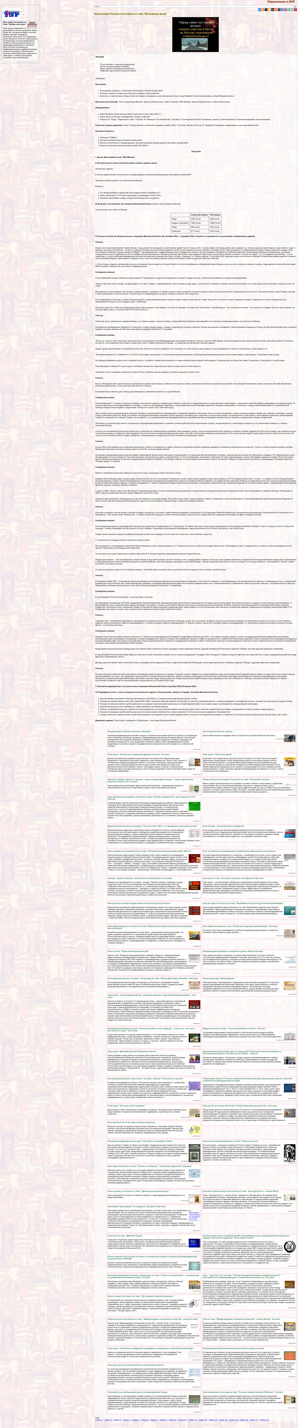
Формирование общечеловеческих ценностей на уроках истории (233, 1348)
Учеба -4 (126, 1420)
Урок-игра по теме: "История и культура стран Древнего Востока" (233, 878)
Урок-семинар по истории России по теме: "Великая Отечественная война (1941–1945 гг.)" (149, 851)
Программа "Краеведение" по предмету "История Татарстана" (137, 1207)
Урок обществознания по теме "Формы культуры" (20, 40)
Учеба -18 (264, 1420)
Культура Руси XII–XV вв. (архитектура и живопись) (131, 1122)
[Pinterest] (295, 9)
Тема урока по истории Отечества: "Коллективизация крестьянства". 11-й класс (240, 1106)
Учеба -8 (163, 1420)
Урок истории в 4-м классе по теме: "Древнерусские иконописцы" (138, 1191)
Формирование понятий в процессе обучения (129, 732)
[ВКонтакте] (259, 9)
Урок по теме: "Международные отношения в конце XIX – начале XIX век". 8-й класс (241, 1319)
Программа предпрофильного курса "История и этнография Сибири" (140, 1141)
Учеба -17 (254, 1420)
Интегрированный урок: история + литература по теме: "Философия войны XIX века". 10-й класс (153, 978)
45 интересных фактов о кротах (218, 732)
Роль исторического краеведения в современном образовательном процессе (239, 851)
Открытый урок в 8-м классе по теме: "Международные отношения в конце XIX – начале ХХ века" (153, 1319)
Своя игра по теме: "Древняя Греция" (125, 1236)
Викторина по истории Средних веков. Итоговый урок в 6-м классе (139, 903)
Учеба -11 (192, 1420)
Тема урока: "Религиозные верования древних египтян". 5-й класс (139, 754)
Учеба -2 (108, 1420)
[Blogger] (269, 9)
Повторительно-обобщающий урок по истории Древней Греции (137, 1392)
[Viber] (285, 9)
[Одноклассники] (262, 9)
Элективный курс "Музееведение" (219, 978)
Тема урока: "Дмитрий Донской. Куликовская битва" (132, 1051)
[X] (266, 9)
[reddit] (275, 9)
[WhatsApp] (289, 9)
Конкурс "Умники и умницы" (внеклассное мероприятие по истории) (140, 878)
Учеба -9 (172, 1420)
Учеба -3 (117, 1420)
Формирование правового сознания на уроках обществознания (233, 951)
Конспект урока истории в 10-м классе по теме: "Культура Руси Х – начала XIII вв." (241, 1191)
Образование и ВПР (282, 1)
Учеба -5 (135, 1420)
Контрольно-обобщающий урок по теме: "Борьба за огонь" (231, 1141)
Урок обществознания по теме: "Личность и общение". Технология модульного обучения (149, 1166)
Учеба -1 (99, 1420)
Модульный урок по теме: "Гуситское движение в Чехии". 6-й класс (234, 1029)
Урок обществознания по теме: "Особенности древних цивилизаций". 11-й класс (240, 926)
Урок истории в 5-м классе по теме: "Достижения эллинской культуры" (141, 1296)
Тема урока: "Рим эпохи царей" (217, 754)
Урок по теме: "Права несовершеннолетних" (128, 951)
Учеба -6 (145, 1420)
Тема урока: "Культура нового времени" (126, 1106)
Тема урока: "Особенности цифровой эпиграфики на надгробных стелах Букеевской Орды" (151, 1348)
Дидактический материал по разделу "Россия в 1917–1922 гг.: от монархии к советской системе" (153, 826)
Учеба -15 (233, 1420)
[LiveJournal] (279, 9)
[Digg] (272, 9)
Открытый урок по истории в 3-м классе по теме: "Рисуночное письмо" (236, 780)
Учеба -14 (223, 1420)
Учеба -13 (213, 1420)
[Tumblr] (282, 9)
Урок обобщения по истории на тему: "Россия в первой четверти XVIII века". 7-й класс (243, 1392)
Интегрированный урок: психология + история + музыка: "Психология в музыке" (146, 1079)
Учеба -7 (154, 1420)
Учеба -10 (182, 1420)
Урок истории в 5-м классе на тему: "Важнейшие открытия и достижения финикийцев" (243, 903)
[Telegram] (292, 9)
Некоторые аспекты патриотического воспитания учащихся (136, 1365)
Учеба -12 (202, 1420)
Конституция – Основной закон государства (223, 826)
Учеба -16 (243, 1420)
